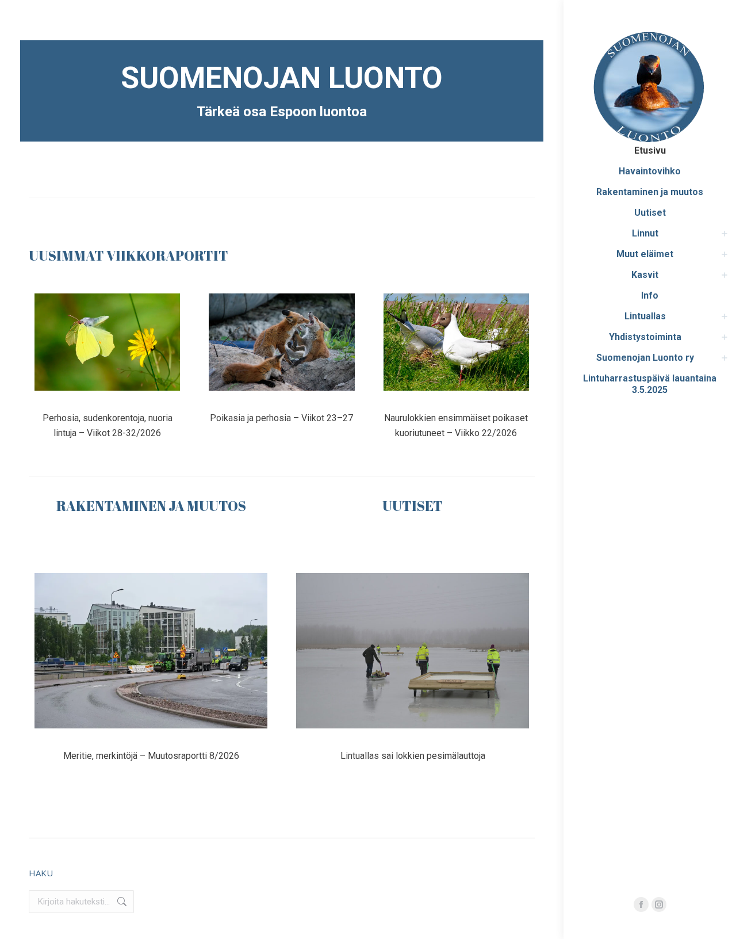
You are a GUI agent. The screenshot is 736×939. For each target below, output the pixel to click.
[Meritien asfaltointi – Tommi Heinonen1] (150, 650)
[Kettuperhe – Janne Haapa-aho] (281, 342)
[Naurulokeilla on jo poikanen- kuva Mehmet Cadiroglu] (456, 342)
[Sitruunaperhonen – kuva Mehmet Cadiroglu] (107, 342)
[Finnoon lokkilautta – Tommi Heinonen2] (412, 650)
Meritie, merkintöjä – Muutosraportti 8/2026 (151, 755)
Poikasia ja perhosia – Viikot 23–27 (281, 418)
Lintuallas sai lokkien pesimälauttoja (412, 755)
